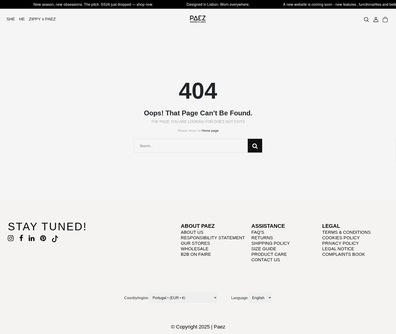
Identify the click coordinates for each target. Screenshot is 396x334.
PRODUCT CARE (269, 254)
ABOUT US (192, 232)
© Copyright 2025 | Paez (198, 327)
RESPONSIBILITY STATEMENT (213, 237)
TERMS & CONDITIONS (346, 232)
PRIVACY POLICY (340, 243)
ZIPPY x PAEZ (42, 19)
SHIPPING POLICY (270, 243)
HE (22, 19)
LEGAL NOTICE (338, 248)
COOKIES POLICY (341, 237)
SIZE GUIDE (263, 248)
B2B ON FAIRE (196, 254)
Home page (210, 130)
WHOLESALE (195, 248)
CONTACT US (265, 259)
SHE (10, 19)
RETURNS (262, 237)
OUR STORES (195, 243)
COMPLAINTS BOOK (343, 254)
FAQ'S (257, 232)
